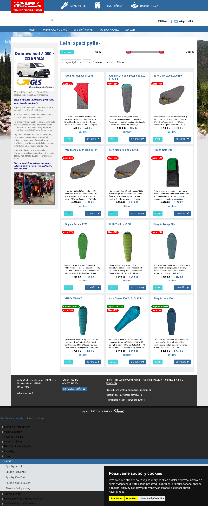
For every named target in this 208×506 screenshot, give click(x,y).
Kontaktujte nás (72, 389)
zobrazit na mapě (25, 393)
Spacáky (19, 418)
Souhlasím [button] (116, 498)
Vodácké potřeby (13, 431)
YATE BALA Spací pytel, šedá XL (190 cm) (127, 77)
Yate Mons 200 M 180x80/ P (81, 150)
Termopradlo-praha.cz (116, 399)
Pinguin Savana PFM (76, 224)
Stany (7, 456)
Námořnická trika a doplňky (17, 446)
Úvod (32, 30)
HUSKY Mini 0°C (73, 298)
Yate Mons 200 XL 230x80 (124, 150)
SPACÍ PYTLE (78, 5)
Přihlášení (162, 21)
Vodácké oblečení (13, 441)
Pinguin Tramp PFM (165, 224)
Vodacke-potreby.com (132, 395)
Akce (109, 62)
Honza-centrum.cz (136, 399)
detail (68, 139)
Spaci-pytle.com (113, 395)
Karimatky (9, 451)
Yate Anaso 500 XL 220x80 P (125, 298)
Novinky (98, 62)
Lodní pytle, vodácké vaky (17, 426)
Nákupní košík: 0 (185, 21)
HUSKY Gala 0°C (163, 150)
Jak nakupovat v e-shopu (54, 30)
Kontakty (130, 30)
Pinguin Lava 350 (163, 298)
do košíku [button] (92, 139)
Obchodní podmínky (84, 30)
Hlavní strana (6, 418)
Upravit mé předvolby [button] (152, 498)
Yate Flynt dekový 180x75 (79, 75)
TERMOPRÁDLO (113, 5)
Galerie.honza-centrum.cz (118, 390)
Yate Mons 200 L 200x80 (168, 75)
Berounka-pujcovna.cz (141, 390)
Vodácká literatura (13, 436)
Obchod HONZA (149, 5)
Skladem (121, 62)
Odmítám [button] (131, 498)
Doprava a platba (109, 30)
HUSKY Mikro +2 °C (120, 224)
